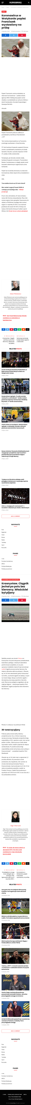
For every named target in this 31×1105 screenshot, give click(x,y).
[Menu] (3, 2)
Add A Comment (15, 516)
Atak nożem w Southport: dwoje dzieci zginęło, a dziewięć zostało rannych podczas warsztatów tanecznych (14, 426)
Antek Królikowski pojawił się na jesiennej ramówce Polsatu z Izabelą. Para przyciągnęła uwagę (15, 1020)
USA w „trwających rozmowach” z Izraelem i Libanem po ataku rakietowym (15, 507)
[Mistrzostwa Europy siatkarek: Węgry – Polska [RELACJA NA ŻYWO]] (15, 931)
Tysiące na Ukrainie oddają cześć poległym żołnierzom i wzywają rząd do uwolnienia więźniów (15, 481)
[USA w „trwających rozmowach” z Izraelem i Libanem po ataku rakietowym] (15, 496)
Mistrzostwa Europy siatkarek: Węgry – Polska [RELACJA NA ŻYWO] (15, 942)
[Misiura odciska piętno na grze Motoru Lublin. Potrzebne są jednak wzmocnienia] (15, 906)
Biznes (3, 537)
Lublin (3, 669)
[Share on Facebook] (5, 35)
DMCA (3, 564)
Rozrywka (4, 547)
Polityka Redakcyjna (7, 566)
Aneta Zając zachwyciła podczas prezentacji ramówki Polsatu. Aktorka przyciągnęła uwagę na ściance (14, 994)
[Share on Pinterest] (22, 35)
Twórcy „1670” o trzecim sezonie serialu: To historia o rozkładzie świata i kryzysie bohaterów (15, 967)
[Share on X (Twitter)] (14, 35)
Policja (20, 658)
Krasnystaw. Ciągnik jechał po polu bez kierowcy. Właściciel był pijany (8, 340)
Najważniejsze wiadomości (10, 579)
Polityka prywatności (7, 569)
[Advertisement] (15, 76)
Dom (3, 529)
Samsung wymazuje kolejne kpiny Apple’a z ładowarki (23, 339)
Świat (4, 11)
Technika (4, 542)
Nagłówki (4, 532)
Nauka (3, 540)
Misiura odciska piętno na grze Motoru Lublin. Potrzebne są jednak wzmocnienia (15, 917)
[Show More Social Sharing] (27, 35)
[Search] (28, 2)
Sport (3, 545)
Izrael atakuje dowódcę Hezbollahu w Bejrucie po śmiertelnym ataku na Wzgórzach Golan (14, 371)
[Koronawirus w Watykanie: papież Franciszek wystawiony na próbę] (15, 48)
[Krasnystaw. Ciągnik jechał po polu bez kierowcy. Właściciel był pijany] (15, 613)
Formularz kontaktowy (7, 561)
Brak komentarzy (16, 31)
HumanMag (12, 1103)
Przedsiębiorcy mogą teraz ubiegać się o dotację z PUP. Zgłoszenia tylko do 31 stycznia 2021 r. (8, 875)
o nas (3, 558)
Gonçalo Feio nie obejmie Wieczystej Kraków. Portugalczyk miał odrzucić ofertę (14, 891)
